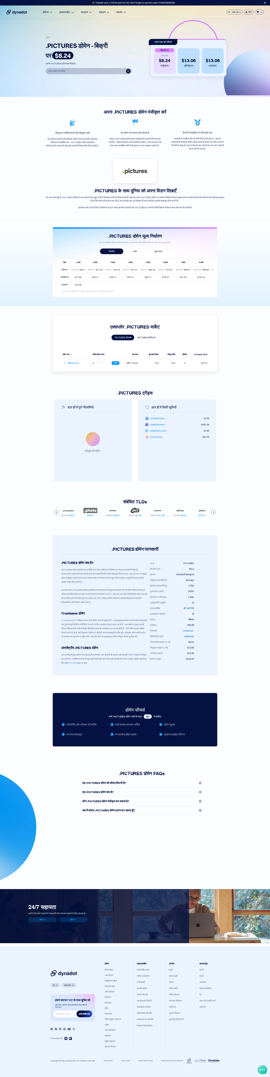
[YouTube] (69, 1029)
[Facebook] (52, 1029)
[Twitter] (64, 1029)
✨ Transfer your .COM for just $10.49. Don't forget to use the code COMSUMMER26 (133, 2)
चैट (75, 919)
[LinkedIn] (60, 1029)
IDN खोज (73, 662)
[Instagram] (56, 1029)
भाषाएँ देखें (190, 608)
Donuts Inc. (188, 630)
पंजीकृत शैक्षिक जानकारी (145, 1061)
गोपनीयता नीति (108, 1061)
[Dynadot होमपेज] (16, 12)
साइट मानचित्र (205, 988)
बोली (115, 363)
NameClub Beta (144, 1025)
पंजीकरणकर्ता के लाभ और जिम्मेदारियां (172, 1061)
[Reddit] (74, 1029)
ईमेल (43, 919)
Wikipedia (189, 636)
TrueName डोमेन (68, 620)
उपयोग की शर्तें (125, 1061)
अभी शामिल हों (84, 1013)
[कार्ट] (259, 12)
